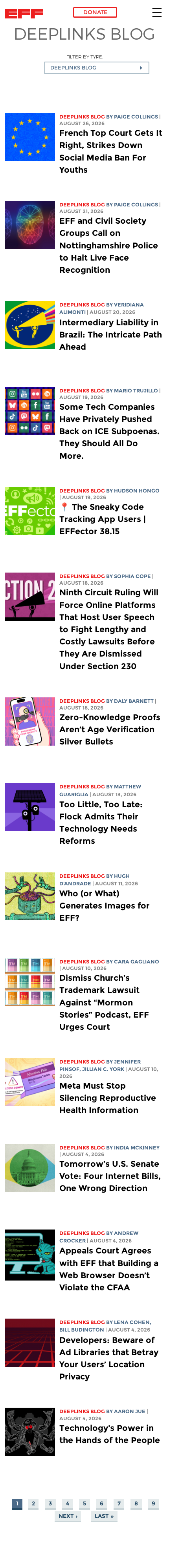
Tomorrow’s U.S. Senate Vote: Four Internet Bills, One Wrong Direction (110, 1176)
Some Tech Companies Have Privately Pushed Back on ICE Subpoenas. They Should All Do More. (109, 431)
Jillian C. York (103, 1069)
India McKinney (137, 1148)
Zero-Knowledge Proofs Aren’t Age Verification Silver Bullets (109, 729)
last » (104, 1516)
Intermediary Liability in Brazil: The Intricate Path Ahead (110, 334)
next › (68, 1516)
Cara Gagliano (136, 962)
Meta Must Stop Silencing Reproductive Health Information (107, 1098)
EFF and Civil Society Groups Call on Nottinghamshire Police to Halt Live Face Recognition (108, 245)
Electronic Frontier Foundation (26, 13)
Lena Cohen (132, 1322)
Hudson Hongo (137, 491)
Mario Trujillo (136, 391)
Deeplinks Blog (82, 117)
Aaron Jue (129, 1411)
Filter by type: (84, 56)
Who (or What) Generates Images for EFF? (104, 905)
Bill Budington (81, 1330)
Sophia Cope (132, 576)
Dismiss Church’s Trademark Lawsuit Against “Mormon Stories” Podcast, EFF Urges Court (104, 1002)
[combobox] (96, 68)
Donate (95, 12)
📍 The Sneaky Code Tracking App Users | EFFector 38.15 (102, 519)
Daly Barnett (134, 701)
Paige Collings (136, 117)
